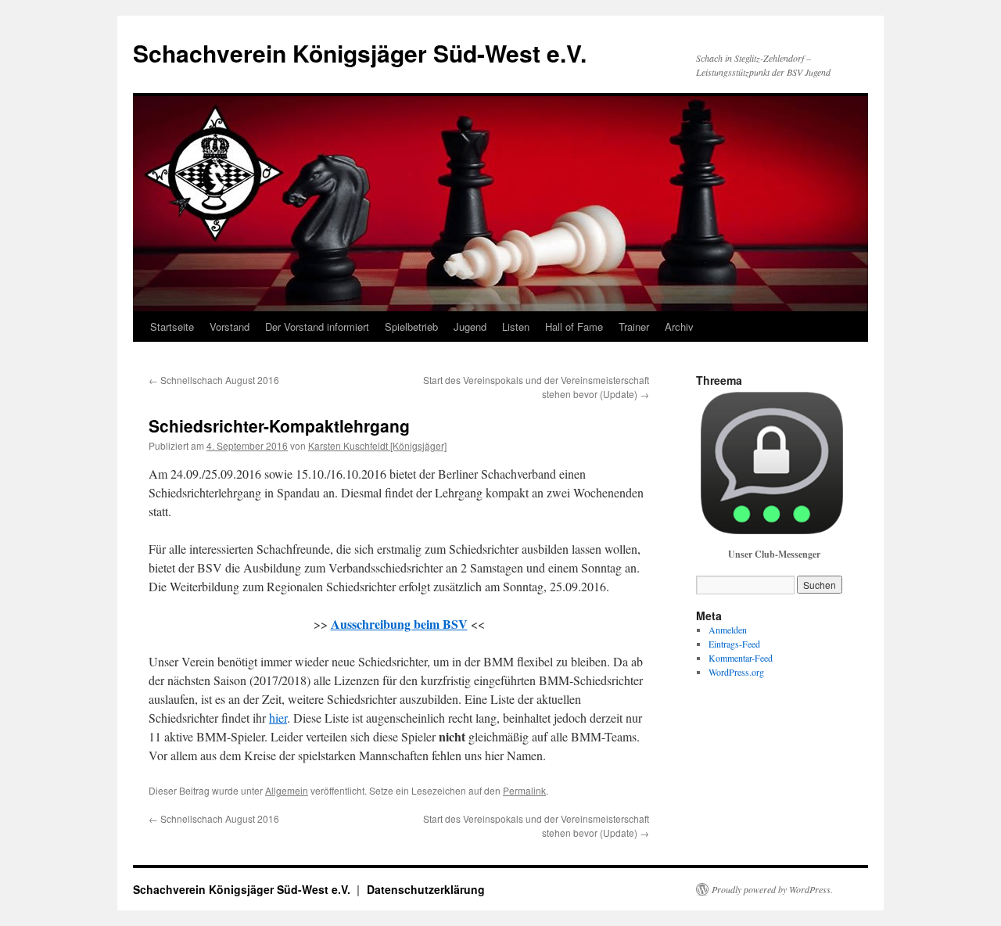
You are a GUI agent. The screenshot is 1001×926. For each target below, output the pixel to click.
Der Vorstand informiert (317, 326)
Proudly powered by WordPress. (772, 889)
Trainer (634, 326)
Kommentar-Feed (741, 657)
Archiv (679, 326)
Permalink (524, 790)
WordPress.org (736, 672)
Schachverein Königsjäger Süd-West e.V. (360, 53)
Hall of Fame (574, 326)
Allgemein (286, 790)
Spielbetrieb (411, 326)
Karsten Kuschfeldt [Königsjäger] (377, 445)
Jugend (470, 326)
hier (278, 717)
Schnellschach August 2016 (214, 379)
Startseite (172, 326)
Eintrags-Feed (734, 643)
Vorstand (229, 326)
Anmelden (728, 629)
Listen (515, 326)
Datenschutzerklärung (426, 889)
